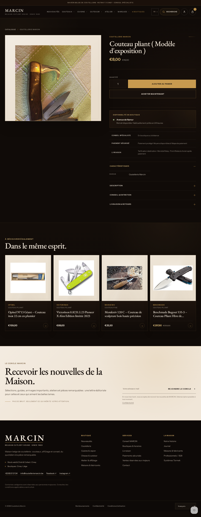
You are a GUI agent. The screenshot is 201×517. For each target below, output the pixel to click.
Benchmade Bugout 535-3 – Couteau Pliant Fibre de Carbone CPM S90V (170, 314)
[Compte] (184, 11)
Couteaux (67, 12)
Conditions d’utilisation (116, 506)
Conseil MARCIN (129, 441)
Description (116, 186)
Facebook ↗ (51, 473)
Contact (126, 465)
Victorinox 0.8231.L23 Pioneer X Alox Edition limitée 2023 (75, 314)
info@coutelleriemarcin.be (31, 473)
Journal (167, 446)
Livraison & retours (120, 204)
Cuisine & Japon (88, 451)
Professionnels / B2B (173, 456)
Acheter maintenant (152, 94)
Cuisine (81, 12)
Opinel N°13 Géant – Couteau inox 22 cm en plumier (27, 314)
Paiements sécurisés (131, 456)
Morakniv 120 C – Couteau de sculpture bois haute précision (123, 314)
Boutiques (139, 12)
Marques (122, 12)
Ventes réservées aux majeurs (136, 460)
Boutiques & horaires (131, 446)
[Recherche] (170, 11)
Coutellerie (86, 446)
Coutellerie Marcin (119, 37)
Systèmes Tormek (172, 460)
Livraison (126, 451)
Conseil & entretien (120, 195)
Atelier (109, 12)
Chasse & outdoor (89, 456)
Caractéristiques (119, 166)
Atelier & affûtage (89, 460)
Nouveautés (53, 12)
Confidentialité (128, 403)
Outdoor (95, 12)
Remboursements (82, 506)
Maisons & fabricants (90, 465)
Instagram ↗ (65, 473)
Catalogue (10, 29)
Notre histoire (170, 441)
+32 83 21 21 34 (11, 473)
